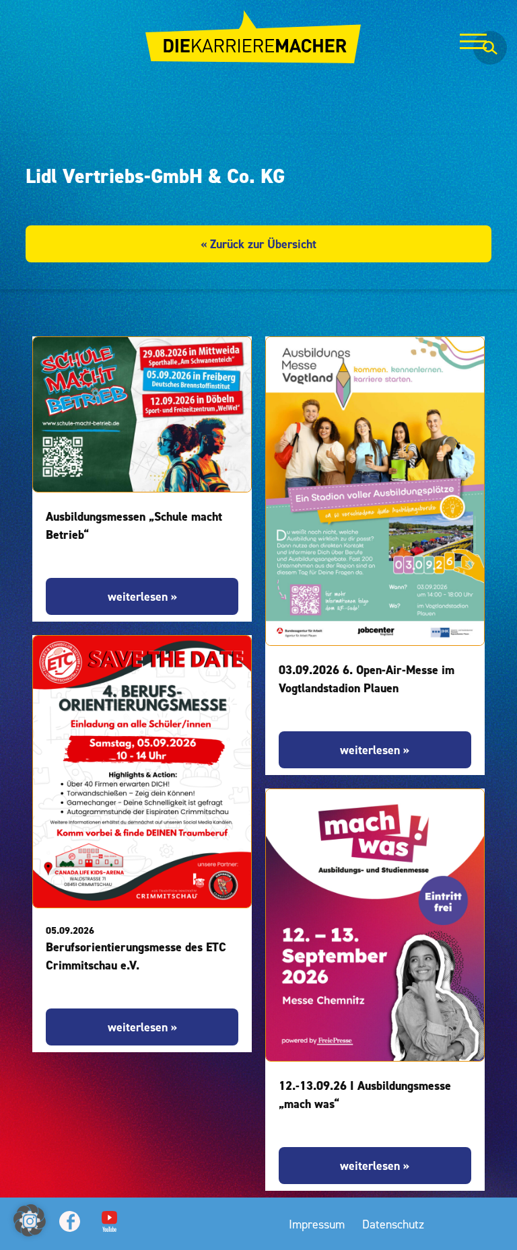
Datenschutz (393, 1224)
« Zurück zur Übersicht (258, 244)
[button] (29, 1220)
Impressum (317, 1224)
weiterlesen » (142, 596)
